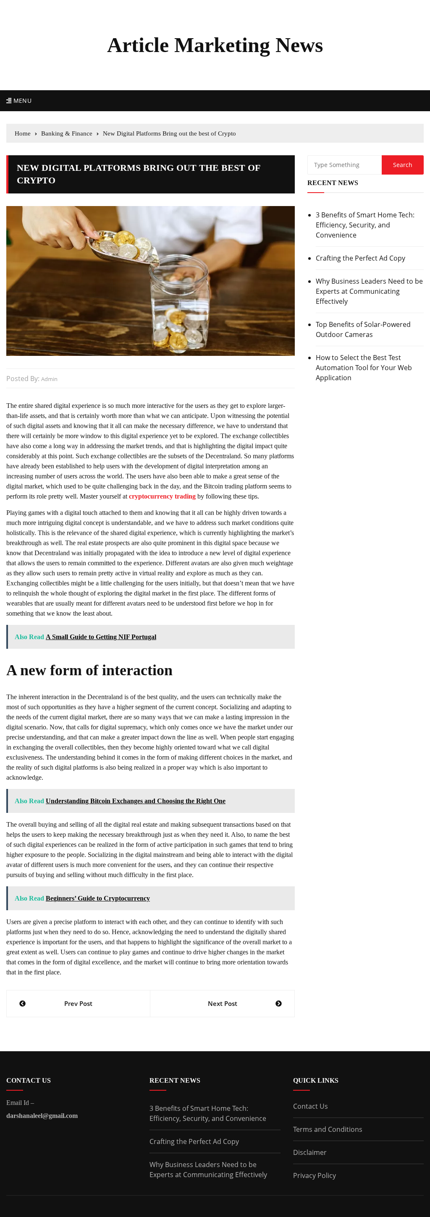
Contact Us (310, 1106)
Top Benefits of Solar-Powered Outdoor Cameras (363, 329)
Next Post (222, 1003)
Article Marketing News (215, 45)
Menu (21, 100)
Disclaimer (310, 1152)
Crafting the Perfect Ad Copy (360, 258)
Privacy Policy (314, 1175)
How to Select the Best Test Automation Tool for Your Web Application (364, 367)
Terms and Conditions (327, 1129)
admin (49, 379)
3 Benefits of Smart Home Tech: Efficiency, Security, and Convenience (365, 225)
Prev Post (78, 1003)
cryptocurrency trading (162, 496)
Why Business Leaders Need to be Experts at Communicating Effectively (369, 291)
